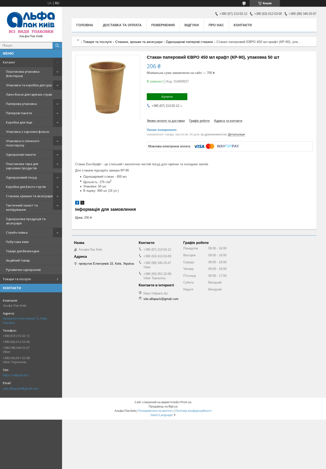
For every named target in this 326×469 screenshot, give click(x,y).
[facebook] (77, 203)
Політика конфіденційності (193, 410)
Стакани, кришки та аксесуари (29, 196)
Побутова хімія (17, 242)
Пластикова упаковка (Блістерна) (22, 73)
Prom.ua (185, 402)
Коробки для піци (19, 122)
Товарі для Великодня (22, 251)
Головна (84, 25)
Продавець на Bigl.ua (163, 406)
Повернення (163, 25)
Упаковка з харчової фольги (27, 131)
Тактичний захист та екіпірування (22, 207)
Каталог (9, 62)
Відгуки (191, 25)
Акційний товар (18, 260)
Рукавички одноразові (23, 270)
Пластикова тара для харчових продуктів (22, 166)
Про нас (216, 25)
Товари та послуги (17, 279)
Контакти (243, 25)
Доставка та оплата (122, 25)
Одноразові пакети (21, 154)
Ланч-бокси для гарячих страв (29, 94)
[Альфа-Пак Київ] (31, 22)
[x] (82, 203)
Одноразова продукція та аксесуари (26, 221)
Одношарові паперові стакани (189, 42)
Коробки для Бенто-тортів (26, 187)
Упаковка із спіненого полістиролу (22, 143)
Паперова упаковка (21, 104)
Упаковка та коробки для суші (29, 85)
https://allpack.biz (16, 375)
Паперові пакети (19, 113)
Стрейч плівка (17, 232)
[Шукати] (57, 45)
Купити (167, 96)
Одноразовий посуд (21, 177)
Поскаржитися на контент (155, 410)
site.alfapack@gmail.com (21, 388)
